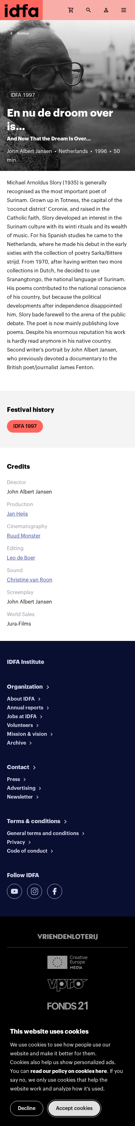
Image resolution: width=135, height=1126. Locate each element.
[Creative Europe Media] (67, 962)
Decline (26, 1108)
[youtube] (14, 891)
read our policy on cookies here (68, 1071)
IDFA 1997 (25, 426)
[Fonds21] (67, 1006)
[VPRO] (67, 985)
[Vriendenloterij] (67, 937)
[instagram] (34, 891)
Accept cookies (74, 1108)
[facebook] (54, 891)
